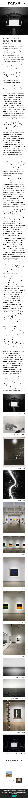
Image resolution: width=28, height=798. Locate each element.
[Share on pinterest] (12, 760)
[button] (24, 3)
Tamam (14, 795)
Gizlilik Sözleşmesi (14, 793)
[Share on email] (21, 760)
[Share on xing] (19, 760)
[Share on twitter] (8, 760)
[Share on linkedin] (14, 760)
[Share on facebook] (6, 760)
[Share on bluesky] (18, 760)
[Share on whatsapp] (16, 760)
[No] (26, 793)
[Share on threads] (10, 760)
